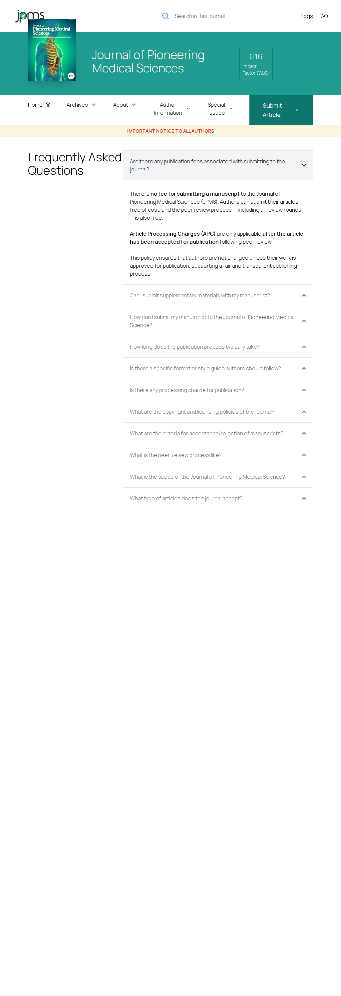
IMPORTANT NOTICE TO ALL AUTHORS (170, 131)
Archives (77, 104)
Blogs (306, 16)
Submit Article (272, 110)
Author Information (168, 108)
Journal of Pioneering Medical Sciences (148, 62)
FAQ (323, 16)
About (120, 104)
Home (35, 104)
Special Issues (216, 108)
